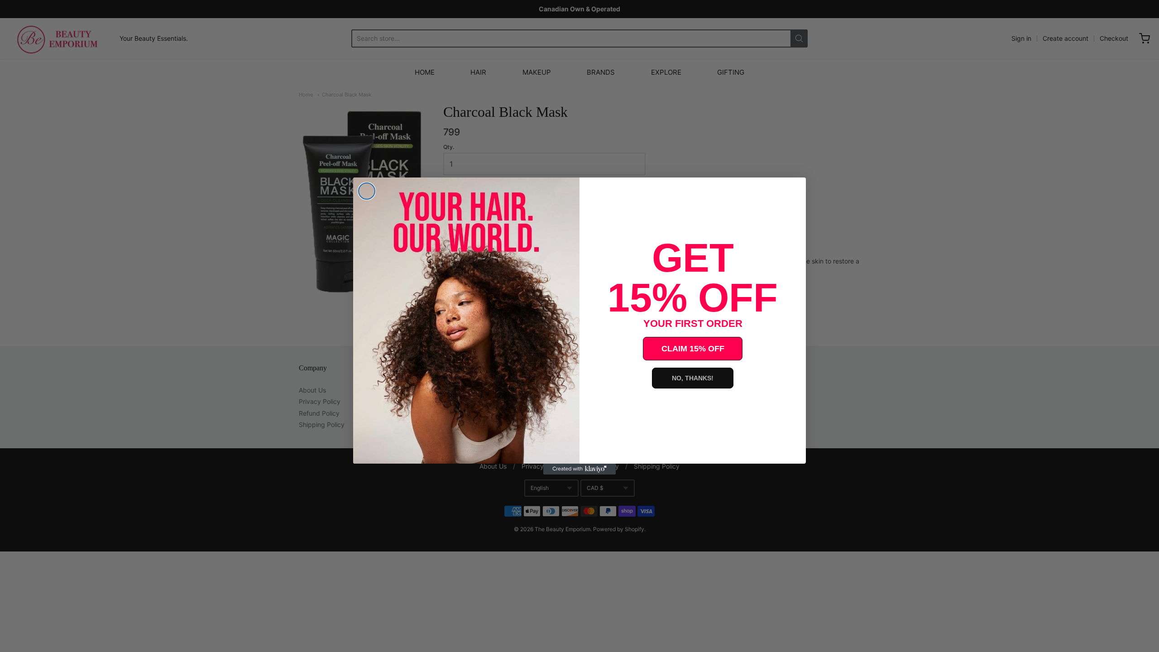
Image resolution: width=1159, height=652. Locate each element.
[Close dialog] (367, 191)
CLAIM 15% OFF (692, 348)
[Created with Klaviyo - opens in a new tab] (579, 469)
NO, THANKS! (693, 378)
